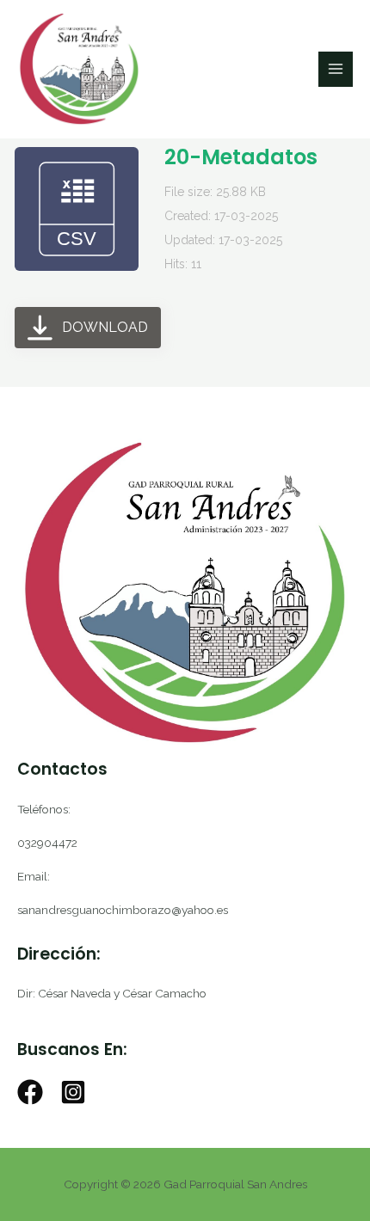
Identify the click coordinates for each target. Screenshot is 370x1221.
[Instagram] (73, 1092)
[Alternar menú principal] (336, 69)
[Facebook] (30, 1092)
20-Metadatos (241, 157)
